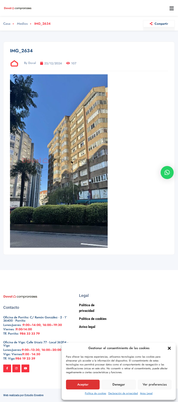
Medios (22, 23)
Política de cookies (95, 393)
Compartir (161, 23)
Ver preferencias (155, 384)
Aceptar (83, 384)
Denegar (118, 384)
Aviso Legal (146, 393)
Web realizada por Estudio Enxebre (23, 395)
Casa (6, 23)
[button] (169, 348)
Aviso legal (87, 327)
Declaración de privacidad (123, 393)
